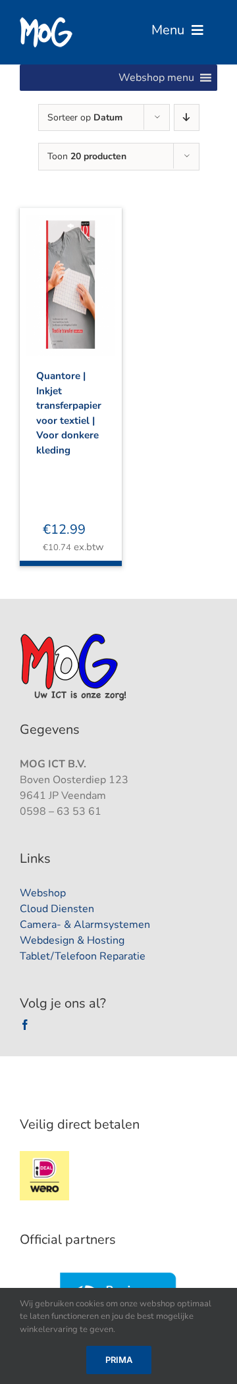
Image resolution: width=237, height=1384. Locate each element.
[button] (156, 77)
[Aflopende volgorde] (186, 117)
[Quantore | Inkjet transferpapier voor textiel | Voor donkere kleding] (70, 274)
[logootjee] (75, 637)
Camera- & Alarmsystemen (85, 924)
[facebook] (25, 1024)
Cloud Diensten (57, 909)
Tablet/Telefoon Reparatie (82, 956)
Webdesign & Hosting (72, 940)
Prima (118, 1359)
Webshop (43, 893)
